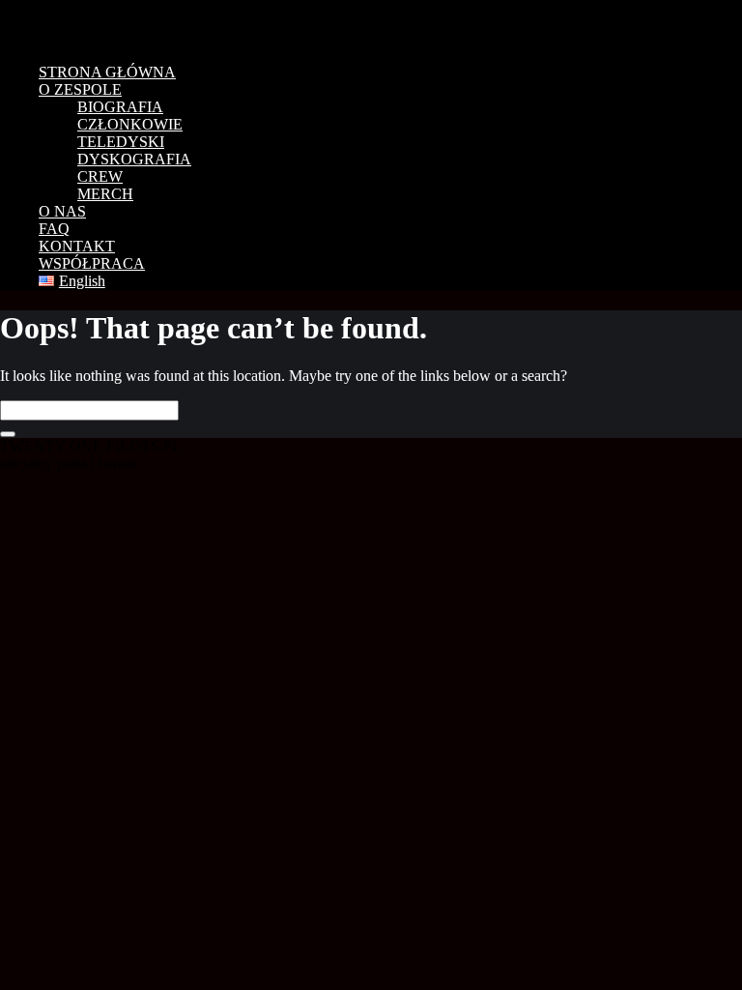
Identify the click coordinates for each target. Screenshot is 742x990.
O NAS (62, 211)
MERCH (105, 194)
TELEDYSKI (120, 141)
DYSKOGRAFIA (134, 159)
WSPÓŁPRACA (92, 263)
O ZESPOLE (80, 89)
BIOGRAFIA (120, 107)
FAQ (54, 228)
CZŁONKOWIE (130, 124)
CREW (100, 176)
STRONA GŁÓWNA (107, 72)
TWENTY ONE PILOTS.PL (135, 24)
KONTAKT (77, 246)
